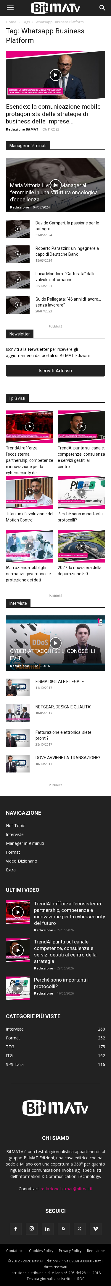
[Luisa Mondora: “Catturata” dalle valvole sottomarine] (18, 280)
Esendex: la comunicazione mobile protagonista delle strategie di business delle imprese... (53, 114)
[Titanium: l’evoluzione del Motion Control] (29, 492)
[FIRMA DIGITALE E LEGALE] (18, 687)
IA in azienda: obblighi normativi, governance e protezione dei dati (28, 573)
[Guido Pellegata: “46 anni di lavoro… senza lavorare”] (18, 305)
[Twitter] (80, 1229)
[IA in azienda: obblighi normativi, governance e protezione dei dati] (29, 546)
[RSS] (64, 1229)
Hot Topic (15, 825)
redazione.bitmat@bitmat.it (66, 1189)
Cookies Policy (41, 1250)
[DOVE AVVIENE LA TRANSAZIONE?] (18, 763)
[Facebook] (16, 1229)
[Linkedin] (48, 1229)
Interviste (15, 834)
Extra (11, 870)
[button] (10, 8)
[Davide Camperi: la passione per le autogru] (18, 229)
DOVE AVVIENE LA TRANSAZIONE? (68, 757)
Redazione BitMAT (22, 129)
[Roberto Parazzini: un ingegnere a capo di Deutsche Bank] (18, 254)
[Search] (102, 8)
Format (13, 852)
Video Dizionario (21, 861)
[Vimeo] (96, 1229)
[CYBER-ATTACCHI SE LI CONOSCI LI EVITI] (55, 643)
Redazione (19, 207)
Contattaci (14, 1250)
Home (11, 22)
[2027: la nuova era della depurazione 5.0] (81, 546)
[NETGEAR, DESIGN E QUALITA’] (18, 713)
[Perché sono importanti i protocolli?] (81, 492)
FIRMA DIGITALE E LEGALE (60, 681)
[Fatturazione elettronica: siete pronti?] (18, 738)
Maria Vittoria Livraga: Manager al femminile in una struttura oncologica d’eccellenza (54, 192)
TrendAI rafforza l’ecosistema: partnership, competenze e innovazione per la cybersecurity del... (29, 460)
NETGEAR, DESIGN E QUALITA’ (63, 707)
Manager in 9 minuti (25, 843)
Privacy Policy (70, 1250)
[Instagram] (32, 1229)
